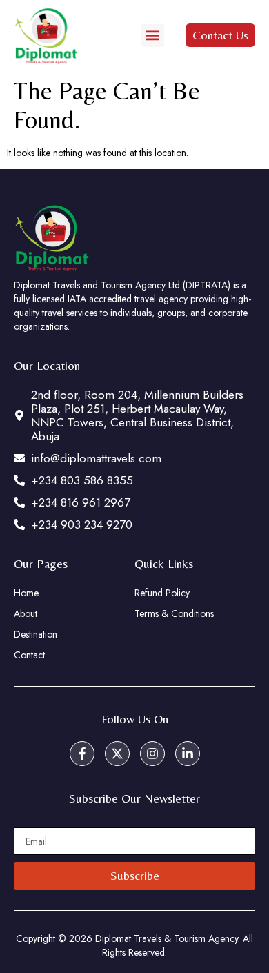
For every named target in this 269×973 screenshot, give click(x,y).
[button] (152, 35)
